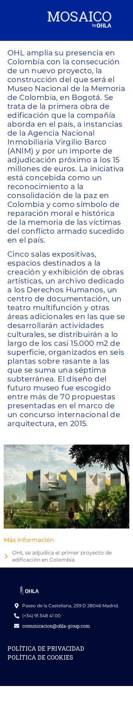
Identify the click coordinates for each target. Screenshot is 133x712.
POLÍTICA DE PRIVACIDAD (45, 648)
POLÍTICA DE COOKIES (40, 657)
